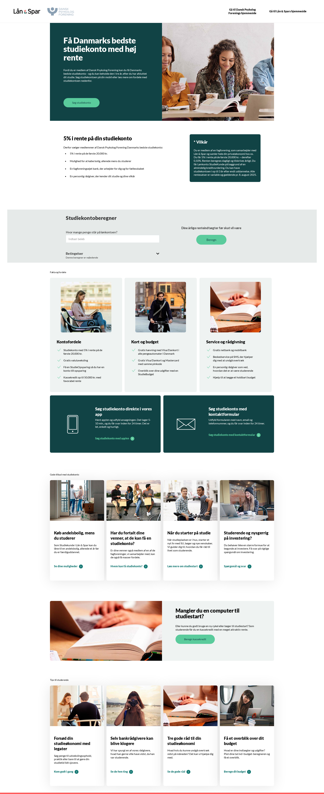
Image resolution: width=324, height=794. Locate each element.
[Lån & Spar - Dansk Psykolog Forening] (27, 11)
